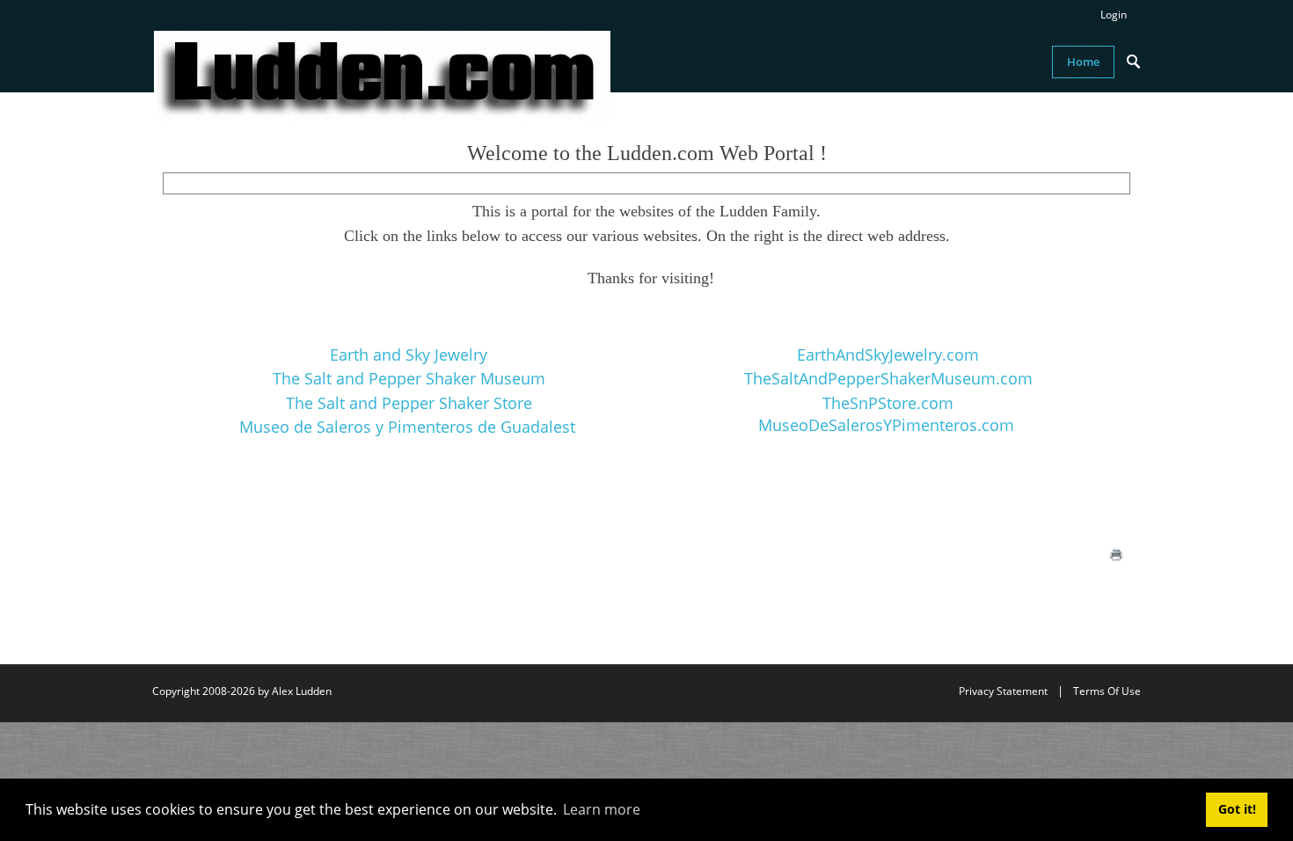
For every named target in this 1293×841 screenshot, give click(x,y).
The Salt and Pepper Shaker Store (409, 402)
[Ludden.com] (382, 75)
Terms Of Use (1107, 691)
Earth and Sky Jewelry (408, 354)
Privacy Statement (1003, 691)
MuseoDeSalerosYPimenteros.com (886, 424)
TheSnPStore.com (887, 402)
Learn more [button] (601, 809)
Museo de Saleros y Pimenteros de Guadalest (407, 426)
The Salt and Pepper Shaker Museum (409, 378)
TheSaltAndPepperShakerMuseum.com (888, 378)
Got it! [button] (1237, 809)
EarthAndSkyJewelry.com (888, 354)
